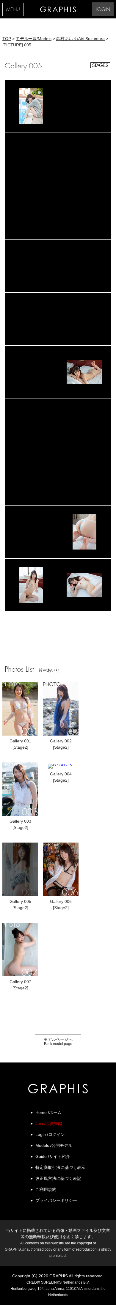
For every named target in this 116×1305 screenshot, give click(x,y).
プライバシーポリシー (56, 1200)
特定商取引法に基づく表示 (60, 1167)
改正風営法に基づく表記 (58, 1178)
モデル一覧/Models (33, 38)
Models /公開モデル (53, 1145)
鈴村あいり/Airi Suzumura (80, 38)
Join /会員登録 (48, 1123)
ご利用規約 (45, 1189)
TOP (6, 38)
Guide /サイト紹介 (52, 1156)
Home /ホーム (48, 1112)
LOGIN (103, 9)
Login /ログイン (50, 1134)
